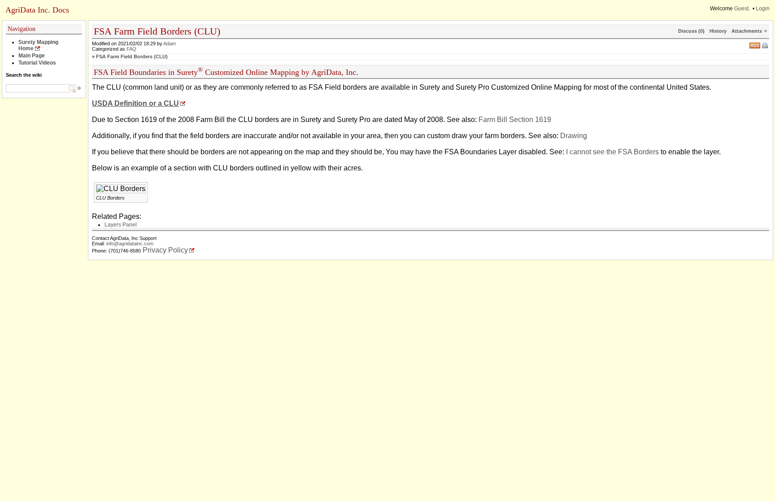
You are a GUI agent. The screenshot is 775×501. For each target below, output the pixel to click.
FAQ (131, 49)
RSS (754, 44)
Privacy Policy (165, 250)
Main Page (31, 55)
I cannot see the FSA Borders (612, 152)
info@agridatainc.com (129, 243)
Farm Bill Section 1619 (515, 119)
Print (765, 46)
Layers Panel (120, 225)
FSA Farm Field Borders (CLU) (132, 56)
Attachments (746, 31)
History (718, 31)
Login (763, 8)
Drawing (573, 135)
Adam (169, 43)
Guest (741, 8)
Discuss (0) (691, 31)
